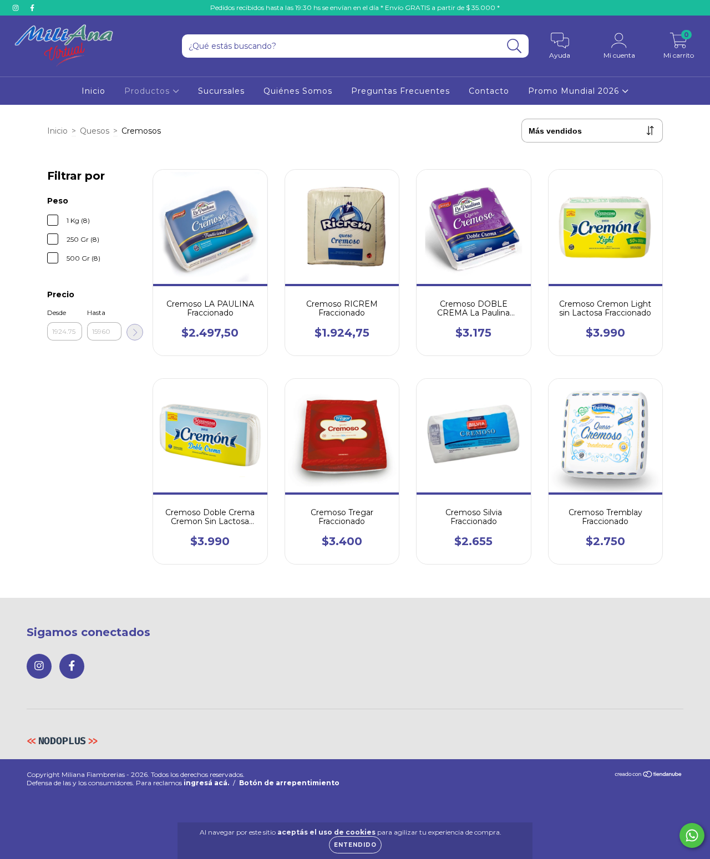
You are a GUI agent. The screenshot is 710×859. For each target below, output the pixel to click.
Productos (148, 91)
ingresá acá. (206, 783)
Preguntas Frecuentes (400, 91)
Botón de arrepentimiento (289, 783)
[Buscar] (514, 46)
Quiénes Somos (297, 91)
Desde (56, 312)
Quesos (94, 131)
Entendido (355, 844)
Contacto (489, 91)
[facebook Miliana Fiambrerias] (32, 8)
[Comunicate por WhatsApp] (691, 835)
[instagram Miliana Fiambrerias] (16, 8)
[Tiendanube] (648, 775)
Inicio (93, 91)
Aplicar (134, 332)
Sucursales (221, 91)
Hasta (96, 312)
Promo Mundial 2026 (575, 91)
